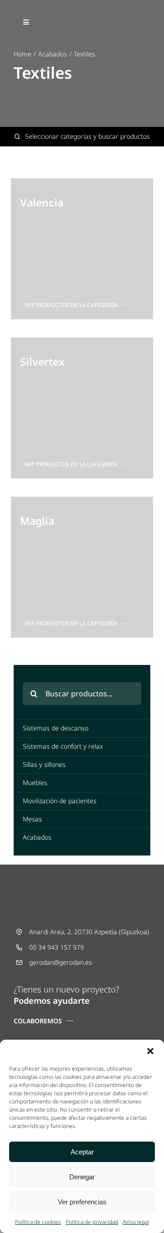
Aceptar (82, 1152)
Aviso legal (136, 1222)
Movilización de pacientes (60, 800)
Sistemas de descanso (55, 728)
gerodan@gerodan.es (60, 962)
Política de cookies (38, 1222)
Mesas (32, 819)
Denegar (82, 1177)
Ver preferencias (82, 1202)
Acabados (37, 837)
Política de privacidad (92, 1222)
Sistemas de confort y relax (63, 746)
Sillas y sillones (44, 764)
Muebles (35, 782)
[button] (150, 1051)
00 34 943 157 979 (56, 947)
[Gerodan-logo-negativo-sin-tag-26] (82, 16)
